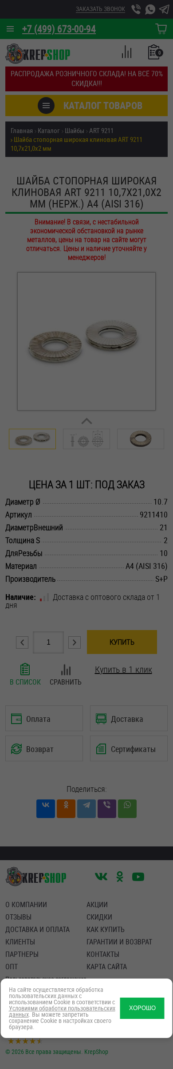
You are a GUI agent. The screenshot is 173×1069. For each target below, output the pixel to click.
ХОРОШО (142, 1008)
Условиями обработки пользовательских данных (62, 1011)
